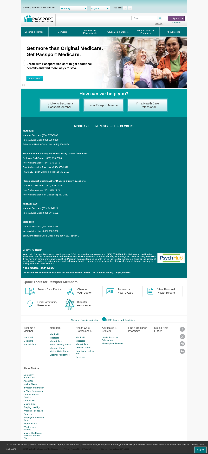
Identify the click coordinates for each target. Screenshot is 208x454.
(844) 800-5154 (61, 144)
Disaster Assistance (60, 354)
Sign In (175, 18)
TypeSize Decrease (125, 8)
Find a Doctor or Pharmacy (145, 31)
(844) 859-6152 (49, 226)
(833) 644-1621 (50, 208)
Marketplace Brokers (112, 343)
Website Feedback (33, 410)
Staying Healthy (32, 407)
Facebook (182, 330)
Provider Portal (83, 347)
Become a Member (34, 31)
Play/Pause (23, 85)
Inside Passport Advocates (110, 338)
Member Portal (57, 348)
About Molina (173, 31)
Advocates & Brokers (118, 31)
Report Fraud (30, 423)
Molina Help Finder (59, 351)
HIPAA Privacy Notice (60, 344)
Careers (28, 414)
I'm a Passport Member (104, 105)
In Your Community (33, 391)
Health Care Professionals (90, 31)
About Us (28, 381)
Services (80, 357)
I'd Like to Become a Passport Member (60, 105)
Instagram (182, 345)
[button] (23, 62)
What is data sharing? (30, 428)
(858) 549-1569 (61, 171)
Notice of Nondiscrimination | (85, 320)
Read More (10, 448)
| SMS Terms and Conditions (120, 320)
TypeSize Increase (130, 8)
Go (159, 18)
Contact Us (29, 400)
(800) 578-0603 (50, 135)
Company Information (29, 376)
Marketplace (30, 344)
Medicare (28, 340)
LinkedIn (182, 352)
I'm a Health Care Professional (147, 105)
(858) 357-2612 (60, 167)
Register (176, 22)
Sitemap (158, 23)
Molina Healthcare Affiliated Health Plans (33, 435)
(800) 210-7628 (54, 158)
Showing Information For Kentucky (39, 7)
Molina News (30, 384)
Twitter (182, 337)
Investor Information (34, 387)
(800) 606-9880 (50, 140)
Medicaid (28, 337)
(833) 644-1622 (50, 213)
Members (62, 31)
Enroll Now (34, 78)
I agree (200, 449)
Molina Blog (30, 404)
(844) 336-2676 (52, 162)
